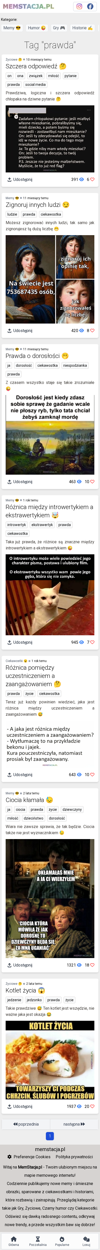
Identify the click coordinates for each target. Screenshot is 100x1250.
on (9, 76)
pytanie (71, 76)
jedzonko (34, 1000)
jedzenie (14, 1000)
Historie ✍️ (82, 27)
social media (35, 84)
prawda (13, 84)
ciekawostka (51, 214)
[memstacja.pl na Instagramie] (79, 6)
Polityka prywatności (74, 1156)
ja (8, 365)
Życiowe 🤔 (14, 59)
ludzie (12, 214)
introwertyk (16, 525)
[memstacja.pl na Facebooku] (90, 6)
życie (29, 694)
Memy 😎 (12, 27)
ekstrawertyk (42, 525)
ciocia (20, 809)
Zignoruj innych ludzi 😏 (38, 204)
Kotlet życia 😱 (25, 990)
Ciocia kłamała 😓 (29, 800)
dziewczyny (72, 809)
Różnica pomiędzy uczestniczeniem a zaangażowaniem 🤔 (33, 676)
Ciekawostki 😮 (16, 661)
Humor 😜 (37, 27)
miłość (53, 76)
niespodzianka (75, 365)
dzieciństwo (33, 818)
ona (20, 76)
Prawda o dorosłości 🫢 (37, 356)
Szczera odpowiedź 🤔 (36, 66)
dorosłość (24, 365)
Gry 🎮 (59, 27)
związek (36, 76)
